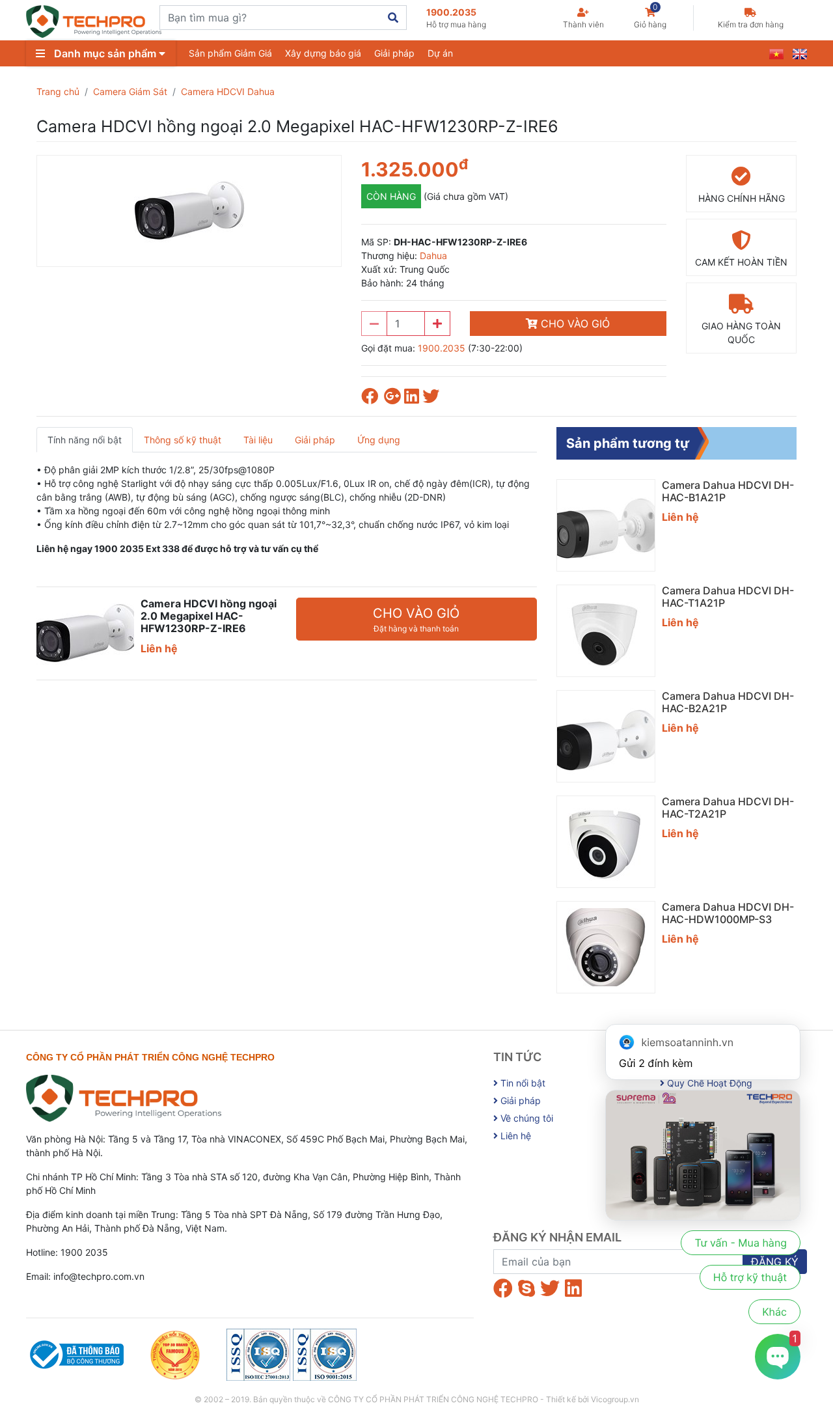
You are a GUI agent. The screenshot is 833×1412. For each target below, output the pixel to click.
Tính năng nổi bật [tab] (85, 439)
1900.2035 (456, 18)
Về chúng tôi (525, 1118)
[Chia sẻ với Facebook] (372, 398)
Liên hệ (514, 1135)
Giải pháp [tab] (315, 439)
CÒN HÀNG (391, 196)
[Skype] (526, 1288)
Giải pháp (394, 53)
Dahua (433, 255)
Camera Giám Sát (130, 91)
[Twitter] (550, 1288)
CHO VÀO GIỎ (574, 323)
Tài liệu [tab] (258, 439)
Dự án (440, 53)
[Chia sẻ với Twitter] (432, 398)
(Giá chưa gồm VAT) (466, 196)
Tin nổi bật (521, 1082)
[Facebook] (503, 1288)
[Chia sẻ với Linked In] (413, 398)
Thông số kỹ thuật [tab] (182, 439)
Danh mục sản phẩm (105, 53)
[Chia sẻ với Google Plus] (394, 398)
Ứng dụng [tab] (378, 439)
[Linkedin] (573, 1288)
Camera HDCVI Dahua (228, 91)
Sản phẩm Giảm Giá (230, 53)
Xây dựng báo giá (323, 53)
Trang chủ (57, 91)
